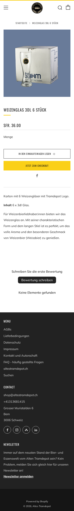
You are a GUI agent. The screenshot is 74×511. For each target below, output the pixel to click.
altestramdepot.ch (16, 368)
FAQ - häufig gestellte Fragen (24, 362)
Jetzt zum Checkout (37, 165)
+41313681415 (14, 401)
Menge (8, 137)
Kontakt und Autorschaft (20, 355)
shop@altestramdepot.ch (21, 395)
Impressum (11, 349)
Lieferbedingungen (16, 336)
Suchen (9, 375)
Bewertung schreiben (37, 280)
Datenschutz (12, 342)
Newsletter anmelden (18, 476)
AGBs (7, 329)
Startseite (21, 23)
